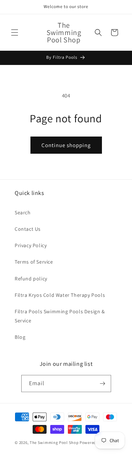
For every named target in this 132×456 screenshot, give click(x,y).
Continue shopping (66, 145)
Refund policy (31, 278)
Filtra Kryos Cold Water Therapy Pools (60, 295)
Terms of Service (34, 261)
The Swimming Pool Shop (54, 442)
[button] (15, 32)
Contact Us (28, 229)
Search (23, 212)
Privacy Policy (31, 245)
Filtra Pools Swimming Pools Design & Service (60, 316)
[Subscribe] (103, 383)
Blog (20, 337)
